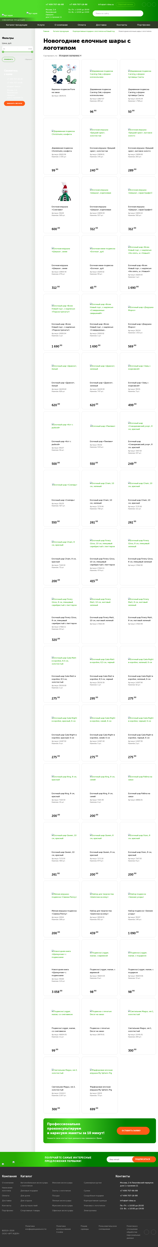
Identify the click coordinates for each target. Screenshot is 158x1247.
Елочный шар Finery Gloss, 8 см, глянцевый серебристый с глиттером (64, 620)
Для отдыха (26, 1200)
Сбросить (28, 59)
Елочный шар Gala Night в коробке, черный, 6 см (140, 736)
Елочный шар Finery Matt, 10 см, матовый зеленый (102, 619)
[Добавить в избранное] (75, 62)
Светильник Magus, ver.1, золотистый (140, 1029)
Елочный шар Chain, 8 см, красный (64, 560)
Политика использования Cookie (63, 1229)
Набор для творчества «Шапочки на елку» (101, 912)
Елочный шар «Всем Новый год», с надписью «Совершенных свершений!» (101, 327)
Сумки (87, 1190)
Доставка (101, 24)
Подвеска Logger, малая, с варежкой (102, 971)
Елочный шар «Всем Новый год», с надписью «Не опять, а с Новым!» (140, 268)
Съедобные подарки (94, 1195)
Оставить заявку (131, 1131)
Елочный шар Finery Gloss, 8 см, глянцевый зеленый (140, 560)
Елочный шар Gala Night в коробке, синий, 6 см (102, 736)
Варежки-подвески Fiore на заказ (63, 90)
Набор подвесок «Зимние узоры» (140, 912)
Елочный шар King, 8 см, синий (101, 795)
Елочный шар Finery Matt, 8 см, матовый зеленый (140, 619)
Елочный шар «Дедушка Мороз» (139, 325)
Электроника (90, 1210)
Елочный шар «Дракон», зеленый (101, 384)
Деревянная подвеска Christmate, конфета (62, 149)
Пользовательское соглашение (108, 1227)
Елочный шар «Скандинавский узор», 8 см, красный (140, 444)
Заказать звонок (14, 103)
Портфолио (143, 24)
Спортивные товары (30, 1210)
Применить (8, 59)
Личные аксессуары (61, 1200)
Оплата (82, 24)
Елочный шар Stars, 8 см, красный (140, 853)
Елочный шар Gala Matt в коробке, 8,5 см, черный (102, 677)
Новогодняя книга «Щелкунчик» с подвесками (60, 972)
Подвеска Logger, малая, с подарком (141, 971)
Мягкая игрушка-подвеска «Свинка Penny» (64, 912)
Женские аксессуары (62, 1182)
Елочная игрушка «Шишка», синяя (60, 267)
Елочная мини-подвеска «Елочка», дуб (101, 267)
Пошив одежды (85, 1227)
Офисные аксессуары (62, 1210)
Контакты (122, 24)
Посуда (55, 1195)
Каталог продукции (16, 24)
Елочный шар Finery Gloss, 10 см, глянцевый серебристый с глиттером (102, 562)
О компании (61, 24)
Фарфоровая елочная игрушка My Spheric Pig (101, 1088)
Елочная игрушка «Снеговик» (60, 208)
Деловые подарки (29, 1190)
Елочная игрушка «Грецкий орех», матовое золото (140, 149)
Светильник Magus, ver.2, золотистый (63, 1088)
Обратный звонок (125, 4)
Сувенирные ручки (93, 1182)
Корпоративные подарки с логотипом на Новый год (94, 31)
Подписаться (142, 1159)
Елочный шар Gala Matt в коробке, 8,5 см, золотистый (64, 679)
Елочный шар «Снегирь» (63, 500)
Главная (46, 31)
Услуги (40, 24)
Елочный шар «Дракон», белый (63, 384)
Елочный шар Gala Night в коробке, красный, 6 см (64, 736)
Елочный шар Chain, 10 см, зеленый (101, 501)
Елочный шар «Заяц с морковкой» (138, 384)
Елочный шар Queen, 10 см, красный (63, 853)
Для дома (25, 1195)
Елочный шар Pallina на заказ (139, 795)
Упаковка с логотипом (94, 1205)
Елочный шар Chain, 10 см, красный (139, 501)
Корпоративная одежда (95, 1200)
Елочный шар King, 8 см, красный (63, 795)
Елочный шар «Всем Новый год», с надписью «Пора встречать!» (63, 327)
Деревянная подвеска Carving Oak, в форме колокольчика (100, 92)
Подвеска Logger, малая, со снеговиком (63, 1029)
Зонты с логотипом (61, 1190)
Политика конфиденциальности (35, 1227)
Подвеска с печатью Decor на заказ (100, 1029)
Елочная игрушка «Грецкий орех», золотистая (102, 149)
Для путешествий (28, 1205)
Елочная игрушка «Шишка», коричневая (100, 208)
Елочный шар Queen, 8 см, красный (102, 853)
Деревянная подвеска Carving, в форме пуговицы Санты (138, 92)
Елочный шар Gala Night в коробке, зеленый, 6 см (140, 677)
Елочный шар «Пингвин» (101, 441)
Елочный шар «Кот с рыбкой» (61, 443)
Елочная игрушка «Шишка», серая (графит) (140, 208)
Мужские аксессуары (62, 1205)
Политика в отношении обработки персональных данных (133, 1232)
